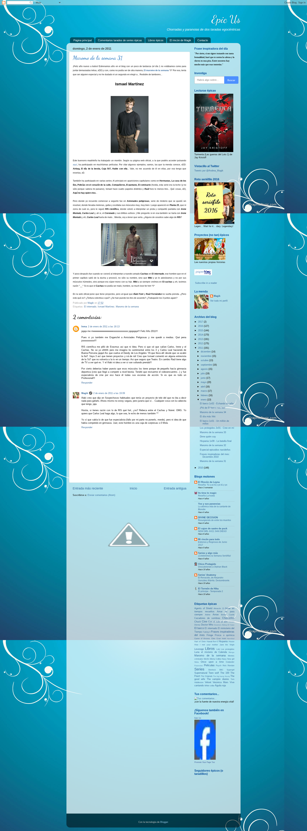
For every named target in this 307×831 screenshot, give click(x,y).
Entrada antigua (175, 488)
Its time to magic (207, 493)
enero (204, 399)
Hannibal (230, 639)
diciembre (206, 351)
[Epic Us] (205, 759)
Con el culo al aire (218, 621)
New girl (230, 659)
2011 (201, 348)
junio (203, 378)
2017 (201, 322)
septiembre (207, 365)
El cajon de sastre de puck (212, 528)
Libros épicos (155, 40)
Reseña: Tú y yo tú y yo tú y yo (212, 485)
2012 (201, 343)
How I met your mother (206, 645)
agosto (204, 369)
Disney (197, 625)
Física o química (224, 635)
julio (203, 373)
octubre (205, 360)
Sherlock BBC (215, 670)
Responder (86, 383)
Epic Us (226, 19)
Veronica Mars (220, 682)
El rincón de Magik (180, 40)
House (231, 641)
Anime (207, 615)
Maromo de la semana (127, 306)
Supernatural (200, 673)
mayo (204, 382)
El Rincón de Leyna (209, 482)
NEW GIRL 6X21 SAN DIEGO (212, 531)
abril (203, 386)
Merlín (206, 659)
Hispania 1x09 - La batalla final (215, 441)
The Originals (206, 676)
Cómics (231, 622)
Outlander (230, 662)
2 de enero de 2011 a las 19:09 (109, 393)
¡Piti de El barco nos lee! (212, 408)
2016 (201, 326)
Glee (213, 638)
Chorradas (228, 617)
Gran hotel (221, 638)
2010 (201, 468)
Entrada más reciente (88, 488)
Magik (84, 393)
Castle (231, 615)
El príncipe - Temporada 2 (210, 591)
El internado (90, 306)
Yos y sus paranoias (209, 504)
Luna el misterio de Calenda (210, 652)
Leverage (199, 649)
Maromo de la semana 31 (213, 461)
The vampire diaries (218, 679)
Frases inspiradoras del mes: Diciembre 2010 (215, 455)
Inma (84, 326)
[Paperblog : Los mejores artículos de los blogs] (203, 274)
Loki (218, 649)
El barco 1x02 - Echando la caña (216, 403)
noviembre (206, 356)
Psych (218, 665)
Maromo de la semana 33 (213, 432)
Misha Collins (215, 659)
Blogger (164, 822)
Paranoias (198, 666)
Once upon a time (212, 662)
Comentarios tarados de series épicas (120, 40)
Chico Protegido (207, 564)
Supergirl (230, 670)
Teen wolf (214, 673)
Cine (204, 621)
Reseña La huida (206, 495)
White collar (209, 685)
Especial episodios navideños (215, 450)
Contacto (202, 40)
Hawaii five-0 (212, 641)
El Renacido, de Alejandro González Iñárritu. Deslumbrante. (214, 579)
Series (199, 669)
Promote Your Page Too (204, 762)
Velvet (208, 682)
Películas (209, 665)
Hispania (223, 641)
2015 (201, 330)
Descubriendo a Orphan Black (212, 567)
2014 (201, 335)
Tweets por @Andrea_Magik (208, 170)
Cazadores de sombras (207, 618)
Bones (224, 615)
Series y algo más (208, 553)
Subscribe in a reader (206, 283)
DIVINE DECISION (208, 517)
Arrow (216, 614)
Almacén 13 (219, 608)
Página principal (82, 40)
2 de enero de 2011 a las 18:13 (104, 326)
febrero (205, 395)
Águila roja (220, 685)
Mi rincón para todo (209, 539)
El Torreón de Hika (208, 588)
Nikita (196, 662)
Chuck (197, 621)
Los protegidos (227, 649)
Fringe (210, 635)
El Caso (231, 625)
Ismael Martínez (106, 306)
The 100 (224, 673)
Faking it (206, 632)
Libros (210, 649)
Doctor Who (207, 625)
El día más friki (208, 416)
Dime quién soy (208, 436)
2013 (201, 339)
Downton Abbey (220, 625)
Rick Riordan (229, 665)
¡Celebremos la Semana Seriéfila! (214, 556)
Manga (231, 652)
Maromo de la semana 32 (213, 445)
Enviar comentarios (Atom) (101, 495)
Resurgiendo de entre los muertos (214, 520)
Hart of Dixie (200, 641)
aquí (75, 164)
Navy (224, 659)
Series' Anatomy (207, 575)
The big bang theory (221, 676)
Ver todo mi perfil (219, 301)
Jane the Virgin (227, 645)
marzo (204, 391)
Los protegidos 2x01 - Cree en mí (217, 428)
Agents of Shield (203, 608)
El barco (199, 628)
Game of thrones (202, 638)
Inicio (133, 488)
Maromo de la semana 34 (213, 412)
